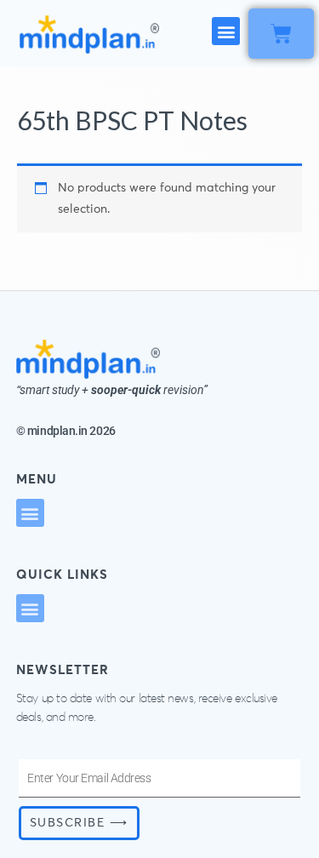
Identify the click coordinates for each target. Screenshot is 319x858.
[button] (226, 31)
